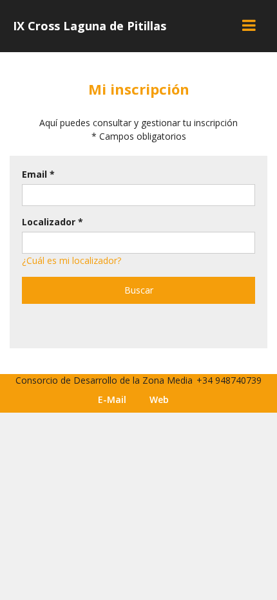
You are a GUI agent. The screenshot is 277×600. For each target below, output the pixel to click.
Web (159, 399)
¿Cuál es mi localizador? (71, 260)
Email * (38, 174)
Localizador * (52, 222)
